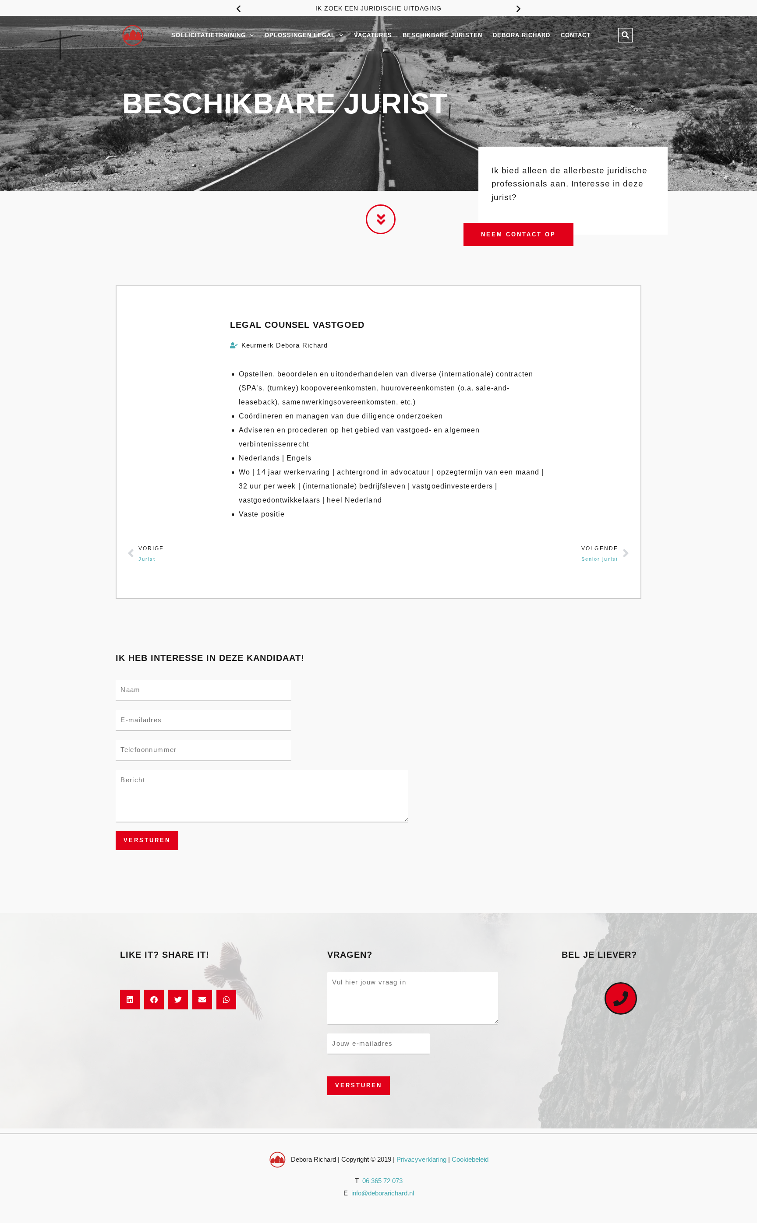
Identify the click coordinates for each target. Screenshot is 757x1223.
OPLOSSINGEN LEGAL (300, 35)
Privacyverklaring (421, 1159)
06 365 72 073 (382, 1180)
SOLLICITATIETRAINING (208, 35)
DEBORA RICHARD (521, 35)
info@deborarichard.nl (382, 1193)
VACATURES (373, 35)
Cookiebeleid (470, 1159)
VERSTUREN (147, 840)
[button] (238, 8)
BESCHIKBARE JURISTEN (442, 35)
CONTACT (576, 35)
